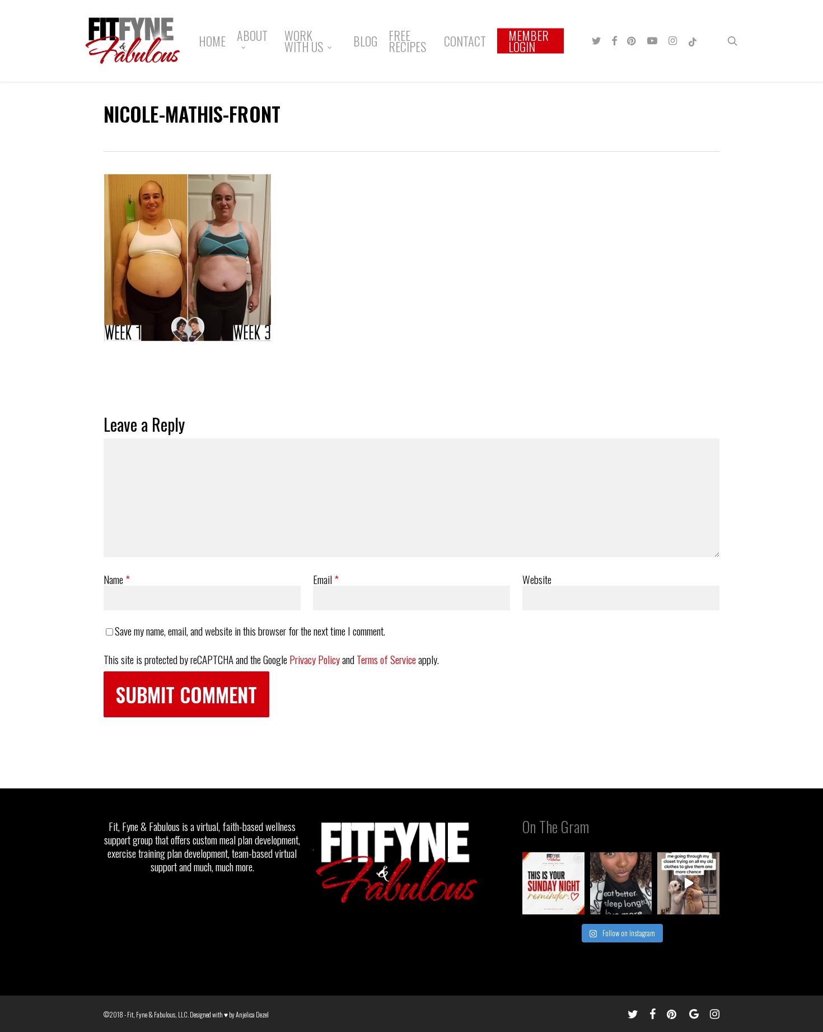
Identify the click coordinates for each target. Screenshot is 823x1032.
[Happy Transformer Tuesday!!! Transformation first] (621, 883)
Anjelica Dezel (252, 1014)
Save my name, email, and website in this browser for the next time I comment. (250, 630)
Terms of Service (386, 659)
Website (536, 579)
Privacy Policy (314, 659)
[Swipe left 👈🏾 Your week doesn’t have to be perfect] (553, 883)
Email (326, 579)
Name (117, 579)
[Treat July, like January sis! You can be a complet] (688, 883)
